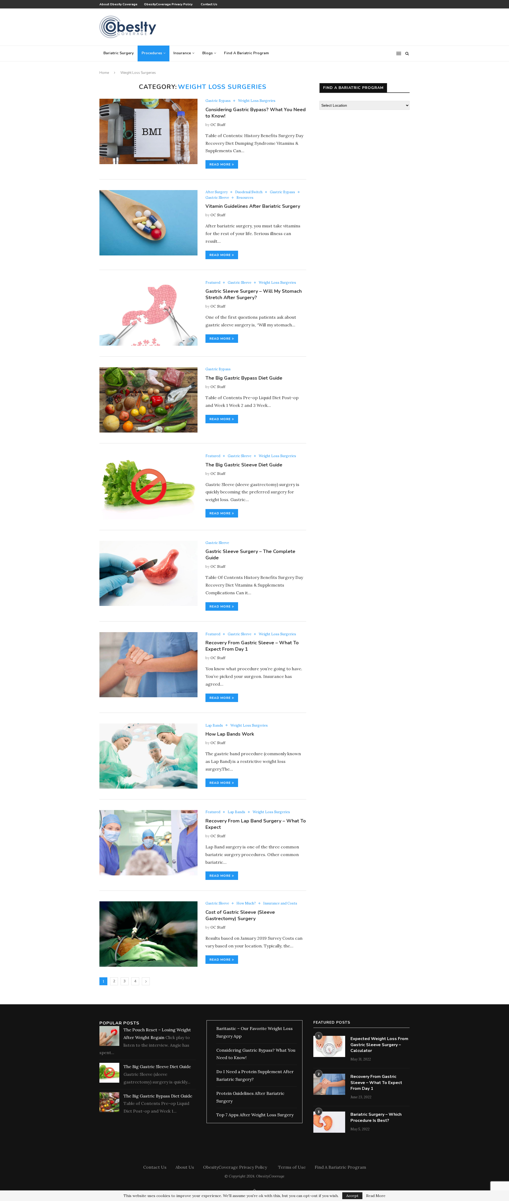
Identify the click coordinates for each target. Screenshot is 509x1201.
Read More (375, 1196)
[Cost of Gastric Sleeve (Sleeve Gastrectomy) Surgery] (148, 934)
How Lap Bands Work (229, 734)
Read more (220, 164)
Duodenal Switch (248, 192)
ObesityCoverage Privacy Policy (169, 4)
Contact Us (209, 4)
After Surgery (216, 192)
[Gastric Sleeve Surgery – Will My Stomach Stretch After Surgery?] (148, 313)
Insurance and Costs (280, 903)
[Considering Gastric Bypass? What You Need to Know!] (148, 131)
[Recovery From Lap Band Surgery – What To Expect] (148, 842)
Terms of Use (292, 1167)
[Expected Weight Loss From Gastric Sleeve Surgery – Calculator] (329, 1046)
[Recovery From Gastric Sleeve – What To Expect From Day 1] (148, 665)
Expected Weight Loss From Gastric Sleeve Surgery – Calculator (379, 1045)
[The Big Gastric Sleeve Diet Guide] (148, 486)
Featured (212, 283)
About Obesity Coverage (118, 4)
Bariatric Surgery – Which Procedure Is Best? (376, 1117)
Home (104, 72)
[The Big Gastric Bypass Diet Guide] (148, 400)
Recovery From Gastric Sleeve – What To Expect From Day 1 (376, 1082)
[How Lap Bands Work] (148, 756)
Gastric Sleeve (217, 198)
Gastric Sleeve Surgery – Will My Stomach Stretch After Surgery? (253, 294)
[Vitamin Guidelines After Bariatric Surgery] (148, 222)
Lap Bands (214, 725)
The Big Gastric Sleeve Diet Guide (243, 465)
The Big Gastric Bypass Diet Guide (243, 378)
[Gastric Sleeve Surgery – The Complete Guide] (148, 573)
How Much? (246, 903)
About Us (184, 1167)
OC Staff (217, 124)
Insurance (182, 53)
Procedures (152, 53)
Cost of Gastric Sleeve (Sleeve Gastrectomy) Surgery (240, 915)
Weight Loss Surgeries (256, 101)
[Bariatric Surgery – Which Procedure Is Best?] (329, 1122)
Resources (244, 198)
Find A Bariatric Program (246, 53)
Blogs (207, 53)
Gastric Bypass (218, 101)
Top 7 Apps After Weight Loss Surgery (254, 1114)
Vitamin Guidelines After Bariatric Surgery (252, 206)
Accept (352, 1195)
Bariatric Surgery (118, 53)
